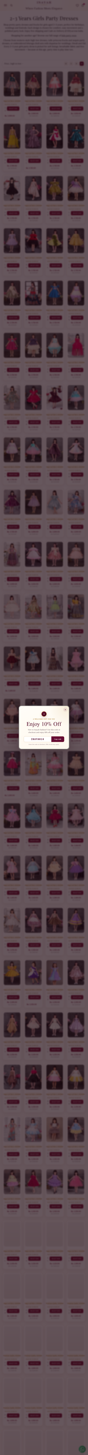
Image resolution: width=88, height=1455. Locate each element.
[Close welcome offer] (65, 709)
